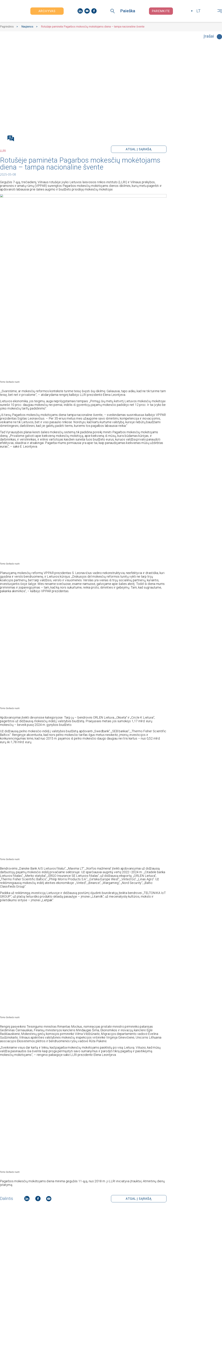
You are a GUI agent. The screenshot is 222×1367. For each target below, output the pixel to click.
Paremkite (161, 11)
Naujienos (27, 26)
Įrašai (209, 36)
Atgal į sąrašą (139, 149)
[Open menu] (219, 11)
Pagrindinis (7, 26)
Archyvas (47, 11)
